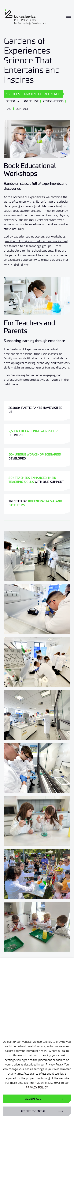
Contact (22, 108)
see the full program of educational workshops (36, 241)
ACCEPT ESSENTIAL (33, 1111)
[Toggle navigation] (68, 16)
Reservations (53, 101)
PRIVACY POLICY (37, 1087)
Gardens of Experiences (42, 94)
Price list (31, 101)
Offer (10, 101)
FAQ (8, 108)
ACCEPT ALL (33, 1098)
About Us (13, 94)
